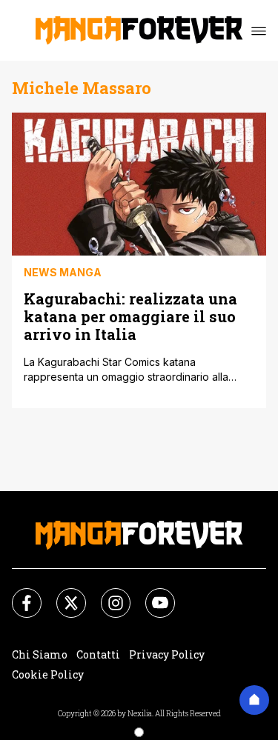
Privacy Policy (167, 654)
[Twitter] (62, 594)
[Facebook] (18, 594)
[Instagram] (107, 594)
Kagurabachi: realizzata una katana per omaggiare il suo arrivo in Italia (130, 316)
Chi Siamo (39, 654)
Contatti (98, 654)
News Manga (63, 272)
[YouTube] (151, 594)
